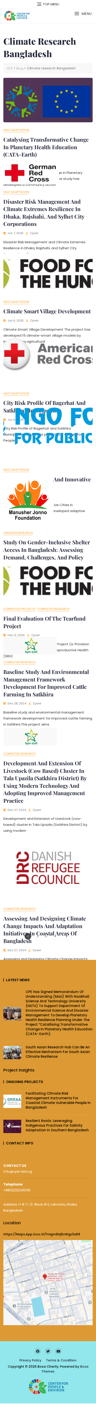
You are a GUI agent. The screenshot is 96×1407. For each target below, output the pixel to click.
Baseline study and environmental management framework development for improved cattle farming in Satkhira (46, 683)
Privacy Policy (30, 1360)
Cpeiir (34, 233)
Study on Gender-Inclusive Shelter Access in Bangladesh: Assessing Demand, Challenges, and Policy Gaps (46, 553)
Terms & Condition (61, 1360)
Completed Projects (19, 609)
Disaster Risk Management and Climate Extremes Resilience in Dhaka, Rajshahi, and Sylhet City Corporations (43, 212)
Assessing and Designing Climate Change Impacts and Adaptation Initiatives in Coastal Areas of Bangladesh (44, 929)
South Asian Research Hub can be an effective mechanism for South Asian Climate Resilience (58, 1052)
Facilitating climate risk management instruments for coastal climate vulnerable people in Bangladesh (58, 1100)
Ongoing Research (18, 533)
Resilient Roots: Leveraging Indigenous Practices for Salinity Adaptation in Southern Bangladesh (57, 1125)
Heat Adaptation (16, 130)
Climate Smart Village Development (47, 311)
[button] (83, 14)
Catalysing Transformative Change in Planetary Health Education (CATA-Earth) (46, 147)
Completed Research (53, 609)
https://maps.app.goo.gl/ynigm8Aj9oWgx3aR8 (41, 1234)
